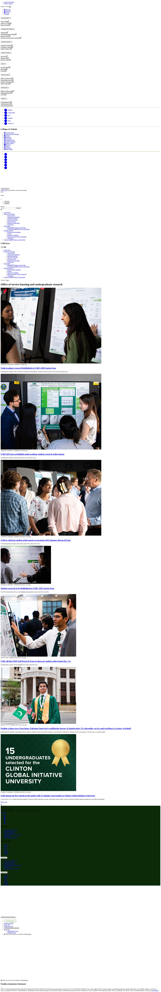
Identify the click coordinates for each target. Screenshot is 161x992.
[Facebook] (5, 154)
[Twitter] (5, 157)
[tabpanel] (80, 207)
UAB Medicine (5, 102)
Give (5, 847)
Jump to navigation (9, 2)
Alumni (3, 63)
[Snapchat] (5, 165)
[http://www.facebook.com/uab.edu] (4, 815)
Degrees (6, 846)
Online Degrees (5, 49)
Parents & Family (5, 52)
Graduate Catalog (6, 47)
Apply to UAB (5, 23)
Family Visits (5, 60)
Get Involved (5, 67)
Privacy (7, 925)
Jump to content (8, 3)
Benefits (3, 69)
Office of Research (6, 91)
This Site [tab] (7, 201)
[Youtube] (5, 162)
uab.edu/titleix (155, 990)
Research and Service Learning (10, 38)
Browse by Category (9, 214)
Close (2, 247)
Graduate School (6, 45)
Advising (3, 32)
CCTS (3, 95)
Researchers (4, 87)
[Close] (9, 7)
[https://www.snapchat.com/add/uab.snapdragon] (4, 817)
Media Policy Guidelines (10, 830)
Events (3, 71)
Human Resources (6, 80)
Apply (5, 844)
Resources (4, 58)
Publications (7, 226)
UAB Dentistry (5, 104)
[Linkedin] (5, 167)
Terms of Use (8, 926)
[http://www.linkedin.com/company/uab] (4, 823)
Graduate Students (6, 41)
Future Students (5, 18)
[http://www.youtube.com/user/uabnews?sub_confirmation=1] (5, 820)
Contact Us (4, 812)
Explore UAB (4, 188)
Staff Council (5, 84)
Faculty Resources (6, 82)
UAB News (4, 190)
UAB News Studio (9, 831)
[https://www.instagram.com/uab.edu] (4, 818)
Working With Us (8, 230)
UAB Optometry (6, 106)
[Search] (2, 192)
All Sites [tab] (7, 203)
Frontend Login (11, 932)
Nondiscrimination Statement (8, 917)
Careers (6, 852)
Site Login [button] (7, 929)
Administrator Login (12, 931)
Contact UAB (8, 923)
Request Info (4, 25)
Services (3, 56)
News (5, 849)
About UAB (4, 872)
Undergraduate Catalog (8, 34)
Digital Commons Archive (11, 837)
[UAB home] (80, 187)
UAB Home (7, 836)
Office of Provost (6, 78)
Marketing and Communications (12, 834)
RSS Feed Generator (9, 833)
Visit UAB (4, 21)
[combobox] (8, 208)
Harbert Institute (6, 93)
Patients (3, 98)
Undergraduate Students (7, 29)
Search (2, 206)
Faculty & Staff (5, 74)
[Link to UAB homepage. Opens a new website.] (15, 889)
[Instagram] (5, 159)
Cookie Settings (10, 921)
